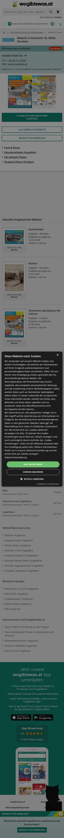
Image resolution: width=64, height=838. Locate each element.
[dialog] (32, 419)
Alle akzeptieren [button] (33, 464)
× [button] (57, 355)
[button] (32, 479)
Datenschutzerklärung (16, 457)
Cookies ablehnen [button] (33, 472)
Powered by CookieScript (48, 484)
